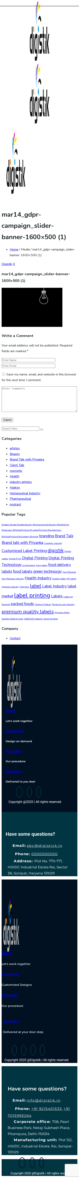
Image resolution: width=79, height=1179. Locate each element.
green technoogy (47, 571)
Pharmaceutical (20, 499)
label (35, 585)
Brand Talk (64, 536)
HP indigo (71, 578)
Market (15, 487)
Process (13, 751)
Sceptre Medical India (12, 618)
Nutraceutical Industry (25, 493)
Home (14, 249)
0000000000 (44, 854)
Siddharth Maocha (33, 618)
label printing (32, 595)
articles (15, 448)
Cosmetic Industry (53, 543)
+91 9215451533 (46, 1109)
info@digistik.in (44, 1100)
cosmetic (16, 471)
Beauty (15, 454)
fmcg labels (41, 565)
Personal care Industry (63, 604)
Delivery (14, 771)
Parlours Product (43, 604)
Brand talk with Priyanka (22, 542)
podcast (15, 504)
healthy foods (59, 578)
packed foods (22, 604)
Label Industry (54, 586)
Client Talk (17, 465)
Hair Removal (69, 572)
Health (14, 476)
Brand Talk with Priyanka (27, 459)
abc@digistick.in (44, 846)
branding (46, 536)
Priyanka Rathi (62, 612)
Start (10, 710)
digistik (56, 550)
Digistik (7, 264)
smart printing (50, 618)
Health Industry (38, 578)
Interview (24, 586)
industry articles (21, 482)
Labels (57, 596)
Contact (15, 638)
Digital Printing (35, 558)
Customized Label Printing (24, 550)
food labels (22, 571)
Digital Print (15, 558)
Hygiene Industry (10, 586)
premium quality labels (28, 611)
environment (28, 565)
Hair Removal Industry (13, 578)
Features (14, 731)
